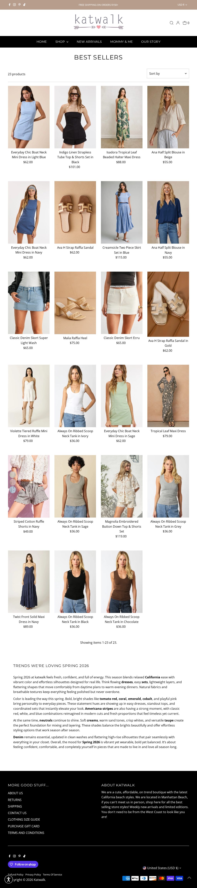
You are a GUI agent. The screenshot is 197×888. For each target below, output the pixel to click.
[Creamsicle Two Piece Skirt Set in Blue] (122, 212)
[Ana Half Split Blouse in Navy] (168, 212)
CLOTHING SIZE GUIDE (24, 819)
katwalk (39, 880)
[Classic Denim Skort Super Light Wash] (29, 303)
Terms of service (52, 874)
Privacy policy (33, 874)
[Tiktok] (24, 4)
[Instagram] (14, 4)
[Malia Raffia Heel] (75, 303)
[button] (8, 879)
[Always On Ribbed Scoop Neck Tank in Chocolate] (122, 581)
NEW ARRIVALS (89, 42)
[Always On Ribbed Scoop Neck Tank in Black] (75, 581)
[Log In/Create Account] (178, 23)
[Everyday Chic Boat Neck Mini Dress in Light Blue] (29, 117)
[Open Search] (171, 23)
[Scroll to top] (189, 877)
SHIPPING (15, 806)
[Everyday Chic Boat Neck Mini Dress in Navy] (29, 212)
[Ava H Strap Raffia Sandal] (75, 212)
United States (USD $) (162, 868)
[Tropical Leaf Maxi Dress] (168, 396)
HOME (42, 42)
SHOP (60, 42)
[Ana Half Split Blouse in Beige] (168, 117)
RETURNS (15, 800)
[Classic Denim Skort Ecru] (122, 303)
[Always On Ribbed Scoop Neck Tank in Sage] (75, 486)
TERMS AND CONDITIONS (26, 833)
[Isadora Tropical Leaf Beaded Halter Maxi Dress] (122, 117)
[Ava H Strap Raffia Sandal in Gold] (168, 304)
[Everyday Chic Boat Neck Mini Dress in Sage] (122, 396)
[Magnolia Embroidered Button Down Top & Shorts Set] (122, 486)
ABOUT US (15, 793)
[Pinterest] (20, 4)
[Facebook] (9, 4)
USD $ (181, 4)
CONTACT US (17, 813)
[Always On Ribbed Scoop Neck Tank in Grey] (168, 486)
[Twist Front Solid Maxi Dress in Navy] (29, 581)
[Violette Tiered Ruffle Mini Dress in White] (29, 396)
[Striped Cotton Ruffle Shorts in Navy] (29, 486)
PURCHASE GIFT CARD (24, 826)
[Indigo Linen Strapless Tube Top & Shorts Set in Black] (75, 117)
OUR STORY (150, 42)
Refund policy (15, 874)
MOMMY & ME (121, 42)
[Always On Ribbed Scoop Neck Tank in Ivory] (75, 396)
